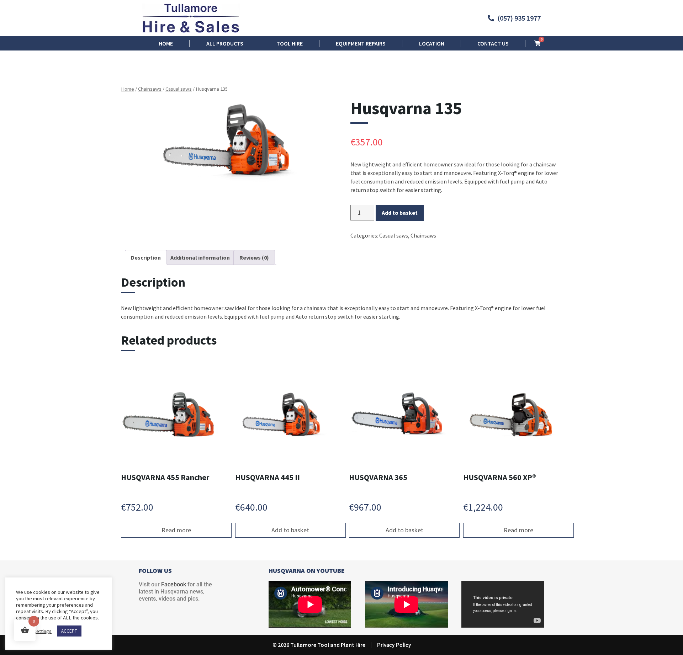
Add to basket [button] (290, 530)
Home (166, 43)
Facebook (173, 584)
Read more (176, 530)
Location (431, 43)
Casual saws (178, 89)
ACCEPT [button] (69, 631)
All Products (224, 43)
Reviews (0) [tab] (254, 257)
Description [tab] (146, 257)
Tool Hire (289, 43)
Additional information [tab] (200, 257)
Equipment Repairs (361, 43)
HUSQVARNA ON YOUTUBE (307, 570)
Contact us (493, 43)
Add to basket (400, 212)
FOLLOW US (155, 570)
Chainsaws (150, 89)
